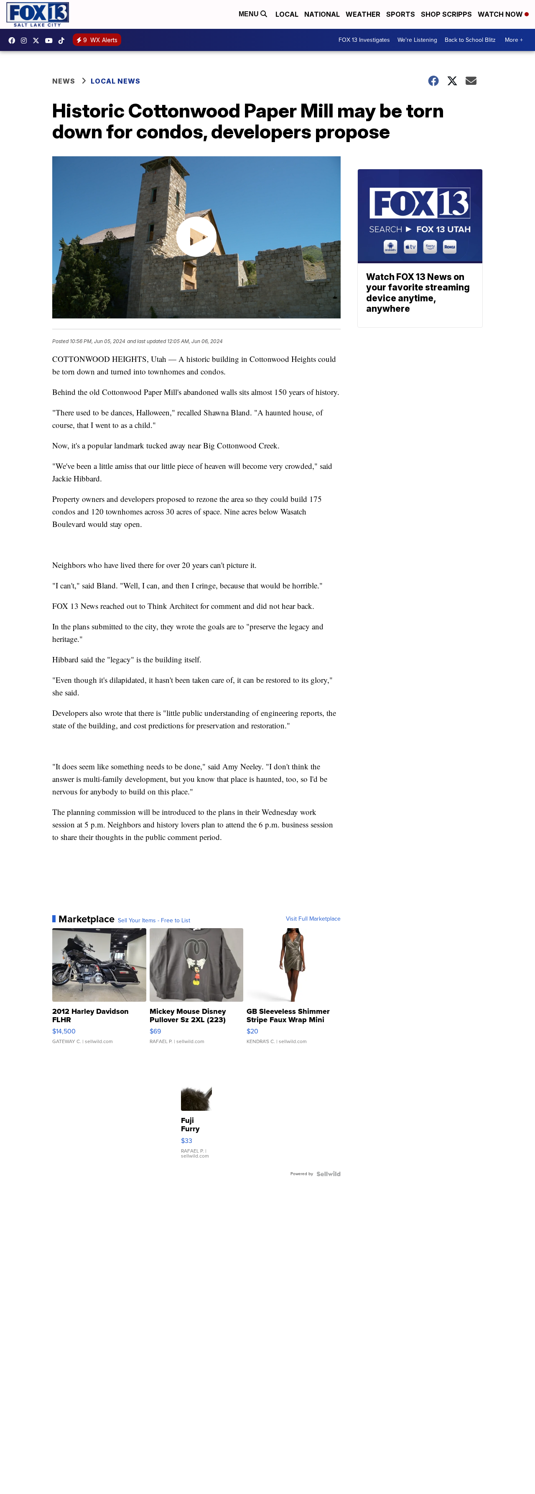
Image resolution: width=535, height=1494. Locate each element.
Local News (115, 81)
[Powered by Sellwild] (328, 1174)
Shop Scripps (446, 14)
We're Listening (417, 40)
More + (514, 40)
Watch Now (501, 14)
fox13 (38, 40)
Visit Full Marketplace (313, 919)
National (322, 14)
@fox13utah (64, 40)
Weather (363, 14)
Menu (249, 14)
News (63, 81)
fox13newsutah (13, 40)
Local (286, 14)
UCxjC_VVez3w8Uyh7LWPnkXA (51, 40)
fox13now (26, 40)
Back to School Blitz (470, 40)
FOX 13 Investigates (364, 40)
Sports (400, 14)
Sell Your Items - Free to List (154, 921)
